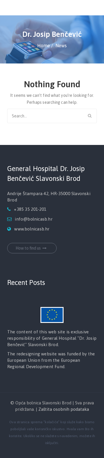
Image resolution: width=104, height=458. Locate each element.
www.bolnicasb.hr (31, 228)
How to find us (28, 248)
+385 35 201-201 (30, 209)
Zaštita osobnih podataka (63, 409)
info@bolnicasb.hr (33, 219)
